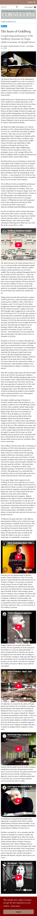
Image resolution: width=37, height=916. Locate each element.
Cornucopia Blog (8, 21)
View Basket (28, 7)
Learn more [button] (15, 906)
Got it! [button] (18, 912)
